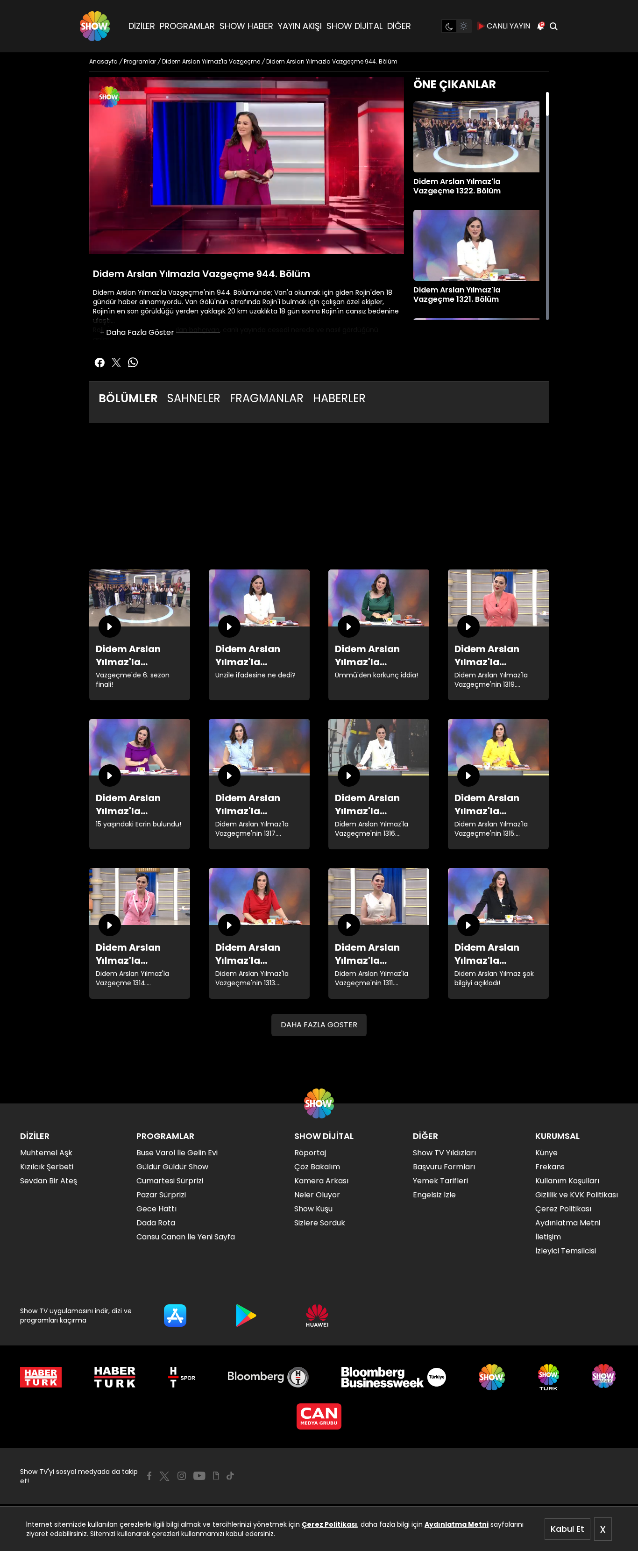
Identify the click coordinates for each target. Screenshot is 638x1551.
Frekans (550, 1166)
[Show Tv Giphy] (216, 1476)
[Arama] (553, 26)
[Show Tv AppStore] (175, 1315)
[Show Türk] (548, 1377)
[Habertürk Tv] (114, 1377)
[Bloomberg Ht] (268, 1377)
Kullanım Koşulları (567, 1180)
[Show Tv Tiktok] (230, 1476)
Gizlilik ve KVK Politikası (576, 1194)
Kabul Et (567, 1529)
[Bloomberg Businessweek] (393, 1377)
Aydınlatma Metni (457, 1524)
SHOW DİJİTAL (354, 26)
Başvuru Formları (444, 1166)
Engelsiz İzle (434, 1194)
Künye (546, 1152)
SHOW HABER (246, 26)
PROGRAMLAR (187, 26)
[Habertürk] (41, 1377)
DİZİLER (141, 26)
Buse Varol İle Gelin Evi (177, 1152)
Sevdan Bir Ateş (48, 1180)
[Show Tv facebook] (99, 362)
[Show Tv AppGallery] (317, 1315)
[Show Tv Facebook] (149, 1476)
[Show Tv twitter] (116, 362)
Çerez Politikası (329, 1524)
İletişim (548, 1236)
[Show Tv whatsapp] (133, 362)
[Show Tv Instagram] (181, 1476)
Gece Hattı (156, 1208)
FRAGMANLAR (267, 398)
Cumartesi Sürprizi (169, 1180)
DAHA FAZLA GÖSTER (319, 1024)
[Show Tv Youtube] (199, 1476)
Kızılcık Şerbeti (46, 1166)
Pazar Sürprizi (161, 1194)
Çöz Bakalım (317, 1166)
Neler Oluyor (317, 1194)
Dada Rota (155, 1222)
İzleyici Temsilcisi (565, 1250)
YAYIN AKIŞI (300, 26)
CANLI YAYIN (508, 26)
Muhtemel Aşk (46, 1152)
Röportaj (310, 1152)
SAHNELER (193, 398)
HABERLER (339, 398)
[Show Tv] (95, 26)
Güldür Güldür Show (172, 1166)
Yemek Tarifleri (440, 1180)
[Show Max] (605, 1377)
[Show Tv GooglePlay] (246, 1315)
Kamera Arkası (321, 1180)
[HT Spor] (181, 1377)
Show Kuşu (313, 1208)
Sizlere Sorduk (319, 1222)
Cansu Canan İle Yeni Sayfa (185, 1236)
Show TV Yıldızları (444, 1152)
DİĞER (399, 26)
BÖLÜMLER (128, 398)
